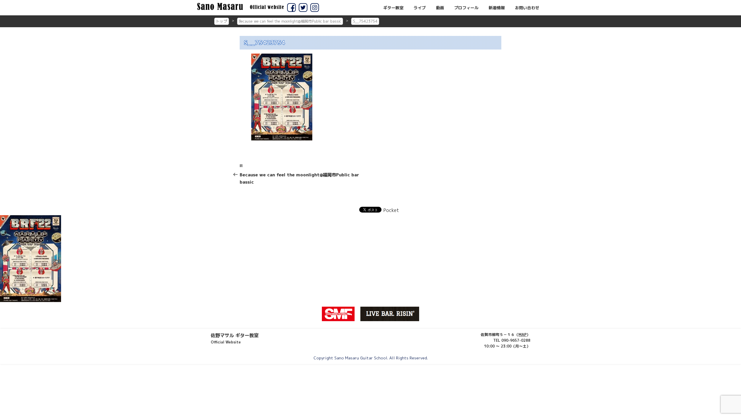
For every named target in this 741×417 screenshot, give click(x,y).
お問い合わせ (527, 7)
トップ (221, 21)
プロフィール (466, 7)
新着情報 (497, 7)
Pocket (391, 210)
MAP (522, 334)
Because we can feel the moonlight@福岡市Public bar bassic (290, 21)
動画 (440, 7)
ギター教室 (393, 7)
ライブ (420, 7)
